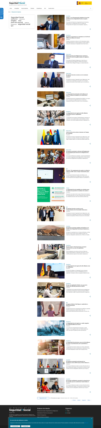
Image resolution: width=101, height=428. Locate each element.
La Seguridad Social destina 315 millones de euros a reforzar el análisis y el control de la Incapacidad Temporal (77, 95)
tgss (12, 26)
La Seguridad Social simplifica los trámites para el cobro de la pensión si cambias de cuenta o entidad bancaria (77, 190)
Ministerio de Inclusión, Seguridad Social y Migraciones (47, 410)
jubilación (27, 22)
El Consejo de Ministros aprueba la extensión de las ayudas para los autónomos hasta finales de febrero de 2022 (78, 381)
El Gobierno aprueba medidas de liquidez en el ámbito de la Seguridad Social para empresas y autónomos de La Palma (77, 229)
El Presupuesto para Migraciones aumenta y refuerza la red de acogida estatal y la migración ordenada (77, 57)
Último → (89, 400)
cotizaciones (22, 19)
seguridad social (24, 24)
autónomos (14, 19)
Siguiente (84, 400)
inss (19, 21)
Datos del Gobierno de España (43, 417)
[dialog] (51, 423)
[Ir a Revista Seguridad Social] (19, 2)
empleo (13, 21)
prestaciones (14, 24)
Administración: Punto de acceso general (45, 412)
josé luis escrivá (17, 22)
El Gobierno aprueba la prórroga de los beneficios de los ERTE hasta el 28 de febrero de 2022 (78, 362)
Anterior (78, 400)
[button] (90, 29)
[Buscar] (90, 8)
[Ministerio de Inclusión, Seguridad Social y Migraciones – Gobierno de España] (84, 3)
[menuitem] (10, 8)
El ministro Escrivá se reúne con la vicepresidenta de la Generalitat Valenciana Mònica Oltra (76, 210)
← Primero (74, 400)
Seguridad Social (17, 17)
